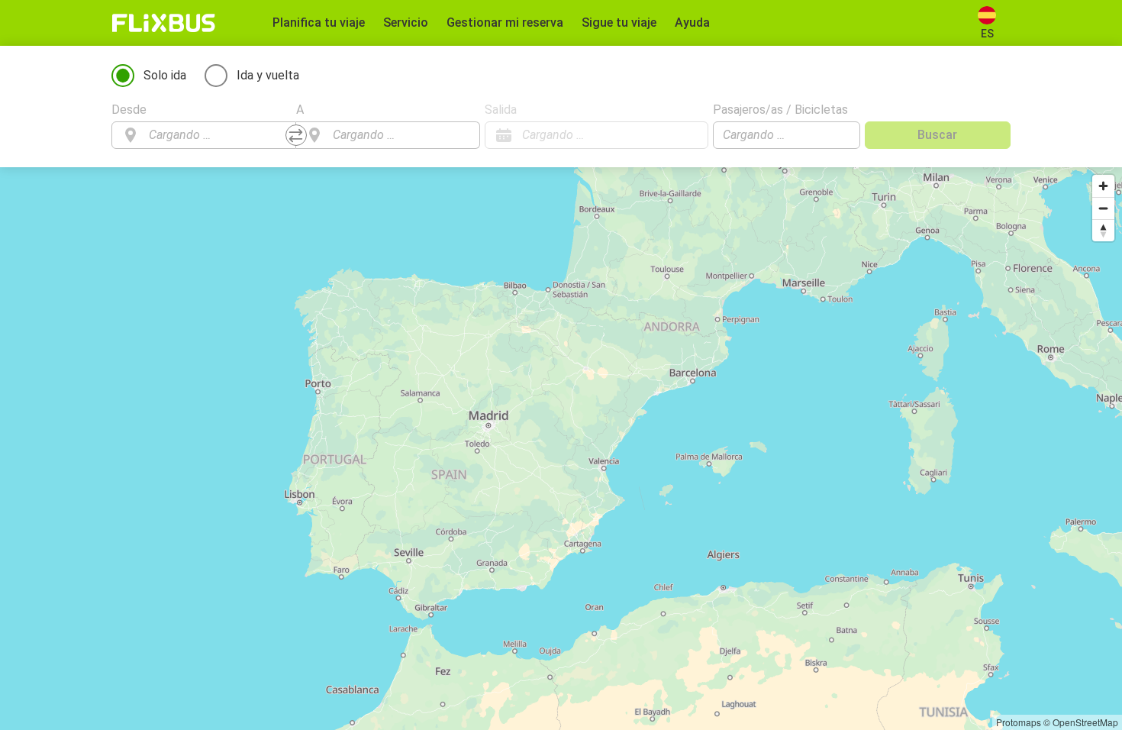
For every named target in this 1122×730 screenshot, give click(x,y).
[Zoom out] (1103, 208)
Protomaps (1018, 721)
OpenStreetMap (1085, 721)
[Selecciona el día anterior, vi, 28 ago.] (666, 135)
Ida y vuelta (268, 75)
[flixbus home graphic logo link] (164, 23)
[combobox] (217, 135)
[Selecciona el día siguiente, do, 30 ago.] (689, 135)
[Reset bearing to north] (1103, 230)
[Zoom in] (1103, 186)
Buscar (937, 135)
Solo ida (164, 75)
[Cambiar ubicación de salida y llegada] (296, 135)
